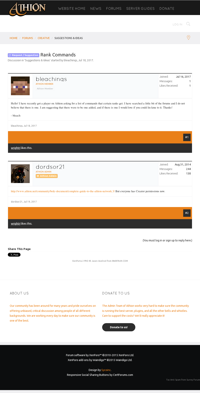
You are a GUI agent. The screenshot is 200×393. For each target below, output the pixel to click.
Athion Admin (43, 172)
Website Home (72, 8)
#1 (187, 137)
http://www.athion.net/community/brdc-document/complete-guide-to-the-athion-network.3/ (63, 191)
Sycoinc (106, 370)
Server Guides (140, 8)
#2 (187, 212)
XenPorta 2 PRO (80, 261)
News (95, 8)
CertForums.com (123, 374)
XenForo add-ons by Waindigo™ (87, 360)
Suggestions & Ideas (37, 60)
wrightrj (15, 147)
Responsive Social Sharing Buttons (88, 374)
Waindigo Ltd (124, 360)
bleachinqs (70, 60)
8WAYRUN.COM (120, 261)
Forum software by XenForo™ (100, 355)
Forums (113, 8)
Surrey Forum (193, 380)
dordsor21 (50, 166)
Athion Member (44, 84)
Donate (166, 8)
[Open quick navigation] (188, 38)
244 (188, 169)
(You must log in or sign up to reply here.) (167, 240)
